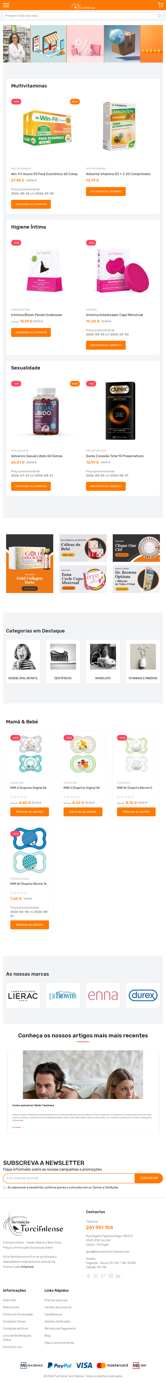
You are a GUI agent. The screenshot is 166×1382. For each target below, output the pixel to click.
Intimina (91, 309)
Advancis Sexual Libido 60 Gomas (36, 456)
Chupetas (17, 782)
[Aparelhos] (103, 657)
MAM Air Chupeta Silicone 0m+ (136, 788)
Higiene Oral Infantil (23, 678)
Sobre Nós (9, 1300)
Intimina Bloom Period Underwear (36, 315)
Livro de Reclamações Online (17, 1338)
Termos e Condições (105, 1187)
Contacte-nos (12, 1347)
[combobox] (83, 15)
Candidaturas (53, 1314)
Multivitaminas (21, 168)
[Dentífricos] (63, 657)
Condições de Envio (15, 1328)
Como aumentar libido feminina (33, 1105)
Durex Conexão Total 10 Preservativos (115, 456)
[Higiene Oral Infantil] (23, 657)
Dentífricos (63, 678)
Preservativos (96, 450)
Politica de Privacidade (18, 1314)
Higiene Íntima (20, 309)
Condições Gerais (14, 1321)
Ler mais (18, 1127)
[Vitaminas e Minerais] (143, 657)
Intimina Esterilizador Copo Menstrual (114, 315)
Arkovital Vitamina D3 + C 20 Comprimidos (118, 174)
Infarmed (27, 1267)
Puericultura (19, 878)
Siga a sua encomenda (59, 1343)
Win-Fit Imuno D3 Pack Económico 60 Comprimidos (49, 174)
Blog (47, 1335)
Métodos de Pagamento (60, 1328)
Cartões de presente (58, 1307)
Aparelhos (103, 678)
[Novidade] (83, 44)
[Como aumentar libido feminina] (83, 1074)
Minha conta (11, 1307)
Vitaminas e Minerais (143, 678)
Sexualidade (20, 450)
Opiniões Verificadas (57, 1321)
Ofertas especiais (56, 1300)
